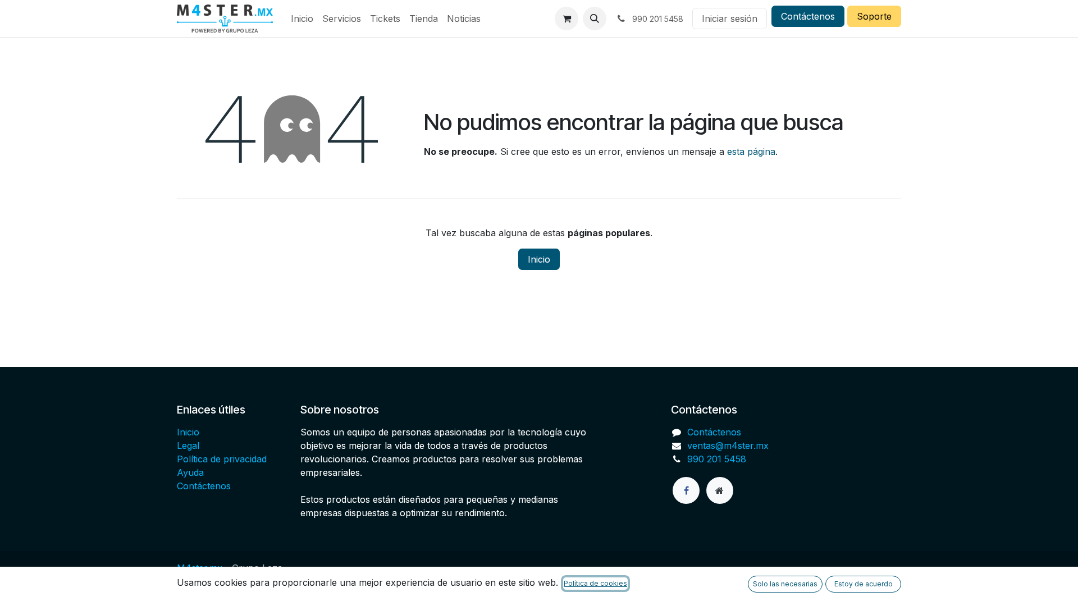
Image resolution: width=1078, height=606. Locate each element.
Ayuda (190, 472)
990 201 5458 (716, 459)
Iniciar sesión (729, 18)
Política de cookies (595, 583)
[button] (594, 18)
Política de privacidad (222, 459)
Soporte (874, 16)
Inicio (539, 259)
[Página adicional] (719, 490)
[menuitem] (302, 18)
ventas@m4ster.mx (728, 445)
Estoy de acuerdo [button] (863, 584)
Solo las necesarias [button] (785, 584)
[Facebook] (686, 490)
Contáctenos (808, 16)
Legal (188, 445)
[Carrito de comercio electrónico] (566, 18)
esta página (751, 151)
